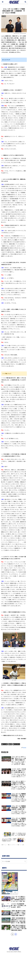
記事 (11, 744)
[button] (25, 861)
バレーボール (17, 744)
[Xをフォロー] (12, 934)
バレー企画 (5, 744)
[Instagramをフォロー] (15, 934)
